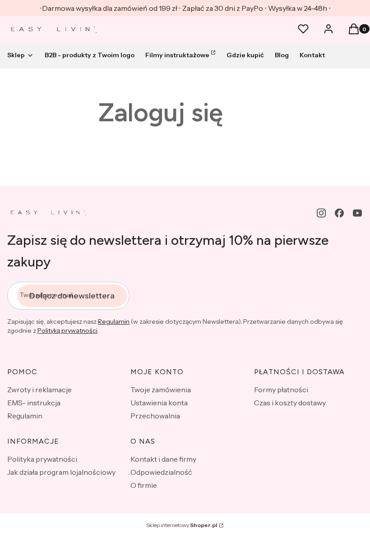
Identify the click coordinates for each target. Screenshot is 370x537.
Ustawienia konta (159, 402)
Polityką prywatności (67, 330)
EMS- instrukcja (33, 402)
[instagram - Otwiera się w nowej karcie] (321, 213)
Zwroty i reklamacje (39, 389)
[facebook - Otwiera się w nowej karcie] (339, 213)
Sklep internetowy (181, 525)
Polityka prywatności (42, 459)
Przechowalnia (155, 415)
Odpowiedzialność (161, 472)
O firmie (143, 485)
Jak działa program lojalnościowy (61, 472)
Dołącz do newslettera (72, 296)
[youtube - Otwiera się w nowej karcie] (357, 213)
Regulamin (114, 321)
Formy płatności (281, 389)
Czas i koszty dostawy (290, 402)
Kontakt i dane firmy (163, 459)
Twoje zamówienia (160, 389)
